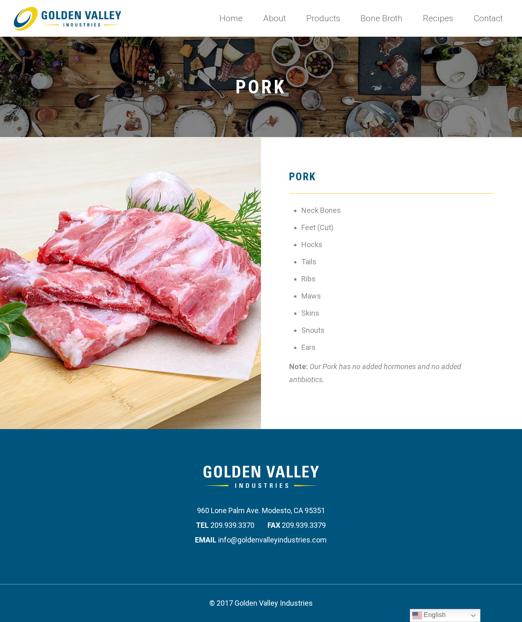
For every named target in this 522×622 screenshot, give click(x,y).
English (434, 614)
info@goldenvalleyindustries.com (272, 540)
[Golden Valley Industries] (67, 18)
